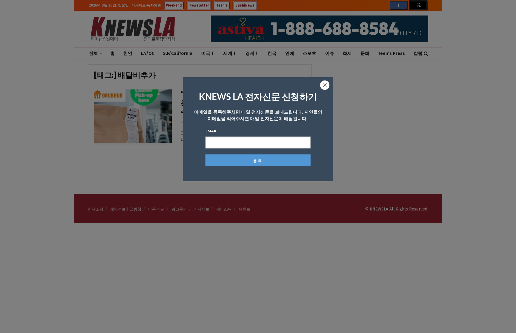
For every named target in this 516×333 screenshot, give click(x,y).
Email (211, 131)
